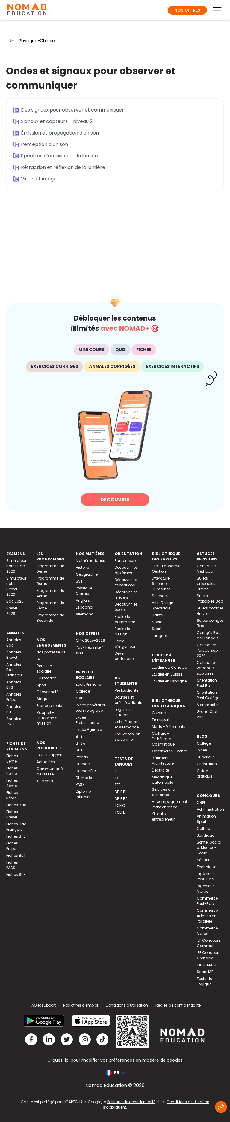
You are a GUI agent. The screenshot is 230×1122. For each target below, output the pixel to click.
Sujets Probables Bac (210, 598)
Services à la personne (163, 792)
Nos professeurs (51, 652)
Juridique (205, 835)
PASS (80, 784)
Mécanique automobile (162, 780)
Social (158, 621)
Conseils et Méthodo (207, 568)
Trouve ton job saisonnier (127, 736)
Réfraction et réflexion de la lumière (63, 167)
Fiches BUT (16, 855)
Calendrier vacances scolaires (206, 668)
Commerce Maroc (207, 931)
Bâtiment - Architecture (163, 760)
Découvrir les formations (126, 582)
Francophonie (49, 705)
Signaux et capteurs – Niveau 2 (57, 121)
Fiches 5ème (12, 771)
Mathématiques (90, 560)
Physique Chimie (84, 591)
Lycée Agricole (89, 729)
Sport (41, 684)
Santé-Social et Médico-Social (209, 848)
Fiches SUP (15, 874)
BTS (79, 736)
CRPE (201, 802)
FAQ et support (50, 754)
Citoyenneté (47, 691)
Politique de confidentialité (131, 1101)
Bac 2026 (15, 601)
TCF (118, 777)
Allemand (85, 614)
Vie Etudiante (126, 690)
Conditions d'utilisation (126, 1005)
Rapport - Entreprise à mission (47, 718)
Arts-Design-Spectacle (163, 605)
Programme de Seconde (50, 617)
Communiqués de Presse (51, 771)
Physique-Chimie (37, 41)
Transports (162, 719)
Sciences (160, 595)
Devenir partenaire (124, 656)
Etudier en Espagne (169, 681)
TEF (117, 784)
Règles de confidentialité (178, 1005)
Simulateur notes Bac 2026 (16, 566)
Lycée (202, 750)
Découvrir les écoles (126, 607)
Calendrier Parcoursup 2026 (207, 650)
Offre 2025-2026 (90, 640)
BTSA (80, 743)
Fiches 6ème (12, 758)
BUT (79, 750)
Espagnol (84, 607)
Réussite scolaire (44, 668)
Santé (157, 615)
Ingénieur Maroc (205, 888)
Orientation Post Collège (208, 695)
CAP (79, 698)
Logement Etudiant (124, 712)
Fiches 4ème (12, 783)
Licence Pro (86, 770)
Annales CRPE (13, 721)
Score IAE (205, 971)
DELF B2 (121, 798)
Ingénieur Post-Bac (205, 876)
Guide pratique (204, 773)
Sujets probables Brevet (206, 584)
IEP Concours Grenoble (208, 955)
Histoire (82, 567)
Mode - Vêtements (168, 726)
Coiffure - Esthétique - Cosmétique (163, 739)
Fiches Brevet (12, 814)
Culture (203, 828)
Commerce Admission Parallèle (207, 916)
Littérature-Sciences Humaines (162, 584)
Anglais (83, 600)
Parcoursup (125, 560)
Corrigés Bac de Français (209, 635)
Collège (83, 691)
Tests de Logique (204, 981)
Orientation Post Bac (207, 683)
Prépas (82, 757)
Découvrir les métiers (126, 594)
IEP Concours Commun (208, 943)
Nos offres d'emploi (80, 1005)
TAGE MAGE (207, 964)
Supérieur (205, 757)
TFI (117, 771)
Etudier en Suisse (167, 674)
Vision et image (39, 178)
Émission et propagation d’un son (60, 132)
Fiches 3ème (12, 795)
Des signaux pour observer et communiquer (72, 109)
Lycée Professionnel (88, 720)
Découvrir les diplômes (126, 570)
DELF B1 (121, 791)
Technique (206, 866)
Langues (160, 635)
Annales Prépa (13, 697)
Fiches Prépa (12, 846)
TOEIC (120, 805)
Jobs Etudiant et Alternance (127, 724)
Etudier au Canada (169, 667)
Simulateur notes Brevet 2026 (16, 586)
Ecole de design (122, 631)
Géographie (87, 574)
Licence (83, 763)
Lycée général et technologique (90, 707)
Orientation (47, 678)
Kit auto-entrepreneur (163, 816)
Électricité (160, 770)
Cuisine (159, 712)
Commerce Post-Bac (207, 901)
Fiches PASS (12, 865)
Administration (210, 809)
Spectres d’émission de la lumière (60, 155)
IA (38, 658)
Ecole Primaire (88, 684)
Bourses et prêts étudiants (128, 700)
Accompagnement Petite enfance (169, 804)
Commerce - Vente (169, 751)
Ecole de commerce (125, 619)
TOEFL (120, 812)
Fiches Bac (16, 804)
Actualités (46, 761)
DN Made (84, 777)
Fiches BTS (16, 836)
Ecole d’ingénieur (125, 643)
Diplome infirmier (83, 794)
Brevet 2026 (11, 611)
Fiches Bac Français (16, 826)
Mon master (208, 704)
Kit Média (45, 780)
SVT (79, 581)
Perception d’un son (44, 144)
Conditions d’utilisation (188, 1101)
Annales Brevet (13, 655)
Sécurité (204, 859)
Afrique (43, 698)
